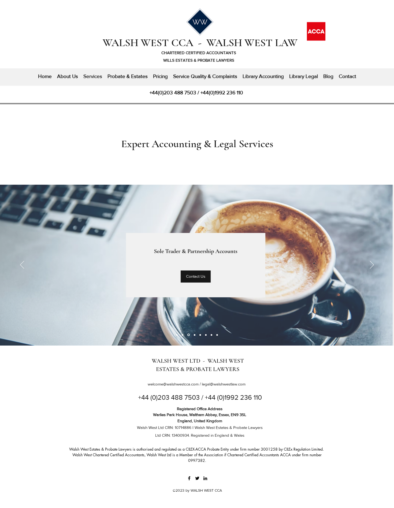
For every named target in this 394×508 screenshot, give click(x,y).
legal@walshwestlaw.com (224, 384)
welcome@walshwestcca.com (173, 384)
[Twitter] (197, 478)
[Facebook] (189, 478)
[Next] (372, 265)
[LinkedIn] (205, 478)
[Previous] (22, 265)
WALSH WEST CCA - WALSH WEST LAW (200, 42)
